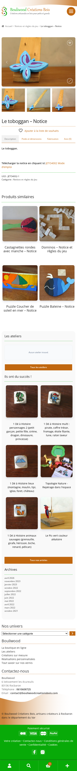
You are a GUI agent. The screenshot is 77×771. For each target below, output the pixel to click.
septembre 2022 (12, 591)
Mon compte (9, 765)
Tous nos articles (38, 560)
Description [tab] (10, 138)
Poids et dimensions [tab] (32, 138)
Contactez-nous (32, 741)
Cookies (52, 744)
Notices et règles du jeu (26, 26)
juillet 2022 (10, 594)
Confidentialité (37, 744)
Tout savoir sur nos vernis (17, 663)
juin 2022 (9, 597)
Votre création (12, 741)
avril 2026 (9, 578)
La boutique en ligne (14, 647)
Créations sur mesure (15, 655)
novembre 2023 (12, 581)
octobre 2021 (11, 610)
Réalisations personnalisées (18, 659)
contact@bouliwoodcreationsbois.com (34, 693)
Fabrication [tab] (52, 138)
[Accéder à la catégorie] (72, 633)
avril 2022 (9, 604)
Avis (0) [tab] (67, 138)
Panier (44, 763)
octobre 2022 (11, 587)
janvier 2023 (10, 584)
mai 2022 (9, 601)
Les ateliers (8, 651)
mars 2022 (9, 607)
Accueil (8, 26)
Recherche (29, 765)
